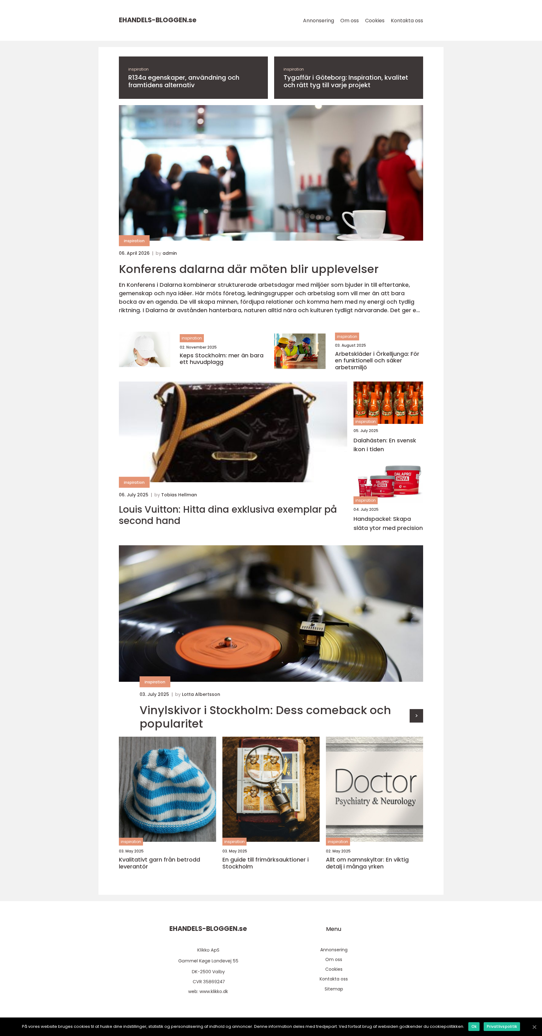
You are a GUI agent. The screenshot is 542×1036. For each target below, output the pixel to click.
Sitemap (334, 989)
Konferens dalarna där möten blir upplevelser (249, 269)
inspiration (138, 69)
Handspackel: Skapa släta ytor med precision (388, 523)
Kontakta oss (407, 20)
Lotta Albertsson (201, 694)
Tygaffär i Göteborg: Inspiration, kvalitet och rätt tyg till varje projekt (346, 81)
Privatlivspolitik (502, 1026)
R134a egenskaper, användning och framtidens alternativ (183, 81)
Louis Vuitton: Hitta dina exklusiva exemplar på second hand (228, 515)
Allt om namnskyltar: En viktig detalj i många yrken (367, 863)
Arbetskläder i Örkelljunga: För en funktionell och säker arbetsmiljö (377, 360)
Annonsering (318, 20)
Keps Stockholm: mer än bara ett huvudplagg (221, 359)
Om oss (349, 20)
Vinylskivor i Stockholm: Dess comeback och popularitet (265, 716)
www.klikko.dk (213, 991)
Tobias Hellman (179, 495)
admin (169, 253)
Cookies (375, 20)
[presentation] (416, 716)
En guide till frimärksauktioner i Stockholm (265, 863)
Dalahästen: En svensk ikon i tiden (384, 444)
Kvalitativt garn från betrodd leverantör (159, 863)
